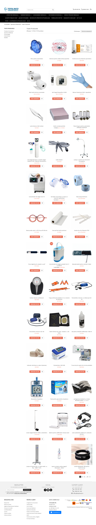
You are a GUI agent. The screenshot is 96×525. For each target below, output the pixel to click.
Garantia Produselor (31, 509)
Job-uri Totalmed (23, 18)
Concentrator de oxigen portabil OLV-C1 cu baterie (59, 264)
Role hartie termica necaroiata (36, 92)
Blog (28, 21)
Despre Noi (6, 502)
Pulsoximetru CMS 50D (59, 365)
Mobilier (6, 37)
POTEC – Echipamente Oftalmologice (15, 21)
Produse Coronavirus (9, 31)
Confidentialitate (8, 509)
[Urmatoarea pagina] (90, 477)
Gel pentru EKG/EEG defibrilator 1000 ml (82, 331)
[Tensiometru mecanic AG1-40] (36, 319)
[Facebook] (45, 490)
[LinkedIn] (51, 490)
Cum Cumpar (30, 506)
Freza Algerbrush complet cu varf (36, 264)
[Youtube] (48, 490)
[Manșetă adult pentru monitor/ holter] (81, 252)
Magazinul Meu (9, 499)
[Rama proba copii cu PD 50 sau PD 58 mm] (36, 218)
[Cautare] (53, 10)
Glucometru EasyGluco (36, 399)
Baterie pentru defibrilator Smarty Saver (59, 432)
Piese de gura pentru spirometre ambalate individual (82, 126)
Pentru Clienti (31, 499)
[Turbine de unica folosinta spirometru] (81, 46)
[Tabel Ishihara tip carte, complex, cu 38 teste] (59, 319)
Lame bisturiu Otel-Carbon (36, 126)
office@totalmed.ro (78, 493)
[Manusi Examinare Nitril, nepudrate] (81, 80)
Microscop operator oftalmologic (40, 18)
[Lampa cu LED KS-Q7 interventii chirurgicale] (81, 147)
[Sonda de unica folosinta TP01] (81, 218)
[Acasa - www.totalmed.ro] (11, 9)
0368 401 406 (78, 491)
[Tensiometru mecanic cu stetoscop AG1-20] (81, 285)
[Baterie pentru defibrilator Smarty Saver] (59, 420)
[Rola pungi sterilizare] (81, 183)
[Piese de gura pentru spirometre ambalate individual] (81, 114)
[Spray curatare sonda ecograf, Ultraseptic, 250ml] (59, 454)
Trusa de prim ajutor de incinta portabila (81, 365)
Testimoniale (29, 504)
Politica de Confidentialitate (20, 493)
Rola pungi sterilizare (81, 196)
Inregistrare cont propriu (32, 502)
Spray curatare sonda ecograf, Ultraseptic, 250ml (59, 467)
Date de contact (7, 504)
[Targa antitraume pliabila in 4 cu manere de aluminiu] (59, 285)
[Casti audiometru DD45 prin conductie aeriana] (81, 420)
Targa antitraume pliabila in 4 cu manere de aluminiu (59, 298)
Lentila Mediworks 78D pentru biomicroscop (81, 467)
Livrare (5, 511)
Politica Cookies (7, 513)
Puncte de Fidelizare (31, 508)
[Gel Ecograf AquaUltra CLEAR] (59, 80)
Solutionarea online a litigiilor (33, 517)
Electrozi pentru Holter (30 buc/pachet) (59, 58)
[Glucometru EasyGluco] (36, 387)
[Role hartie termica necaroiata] (36, 80)
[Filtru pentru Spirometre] (36, 46)
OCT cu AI (79, 18)
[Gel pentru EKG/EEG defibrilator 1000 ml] (81, 319)
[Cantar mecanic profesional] (36, 285)
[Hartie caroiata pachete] (59, 114)
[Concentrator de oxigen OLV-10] (36, 183)
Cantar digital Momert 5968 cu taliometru (36, 432)
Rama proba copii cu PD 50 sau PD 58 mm (36, 230)
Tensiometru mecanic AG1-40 (36, 331)
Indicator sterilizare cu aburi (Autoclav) (36, 365)
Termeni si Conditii (8, 508)
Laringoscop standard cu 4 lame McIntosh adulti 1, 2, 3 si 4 (82, 399)
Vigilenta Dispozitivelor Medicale (11, 506)
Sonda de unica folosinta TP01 (81, 230)
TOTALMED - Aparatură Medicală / (13, 24)
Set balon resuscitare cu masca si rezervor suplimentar (59, 197)
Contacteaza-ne (56, 512)
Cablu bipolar (59, 159)
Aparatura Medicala (8, 32)
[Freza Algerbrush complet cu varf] (36, 252)
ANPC (28, 515)
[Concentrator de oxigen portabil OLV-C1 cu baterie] (59, 252)
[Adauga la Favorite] (42, 65)
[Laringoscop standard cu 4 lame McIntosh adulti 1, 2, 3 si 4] (81, 387)
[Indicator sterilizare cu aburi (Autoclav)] (36, 353)
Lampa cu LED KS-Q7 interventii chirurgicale (82, 160)
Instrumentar (7, 36)
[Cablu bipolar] (59, 147)
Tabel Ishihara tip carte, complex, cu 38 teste (59, 332)
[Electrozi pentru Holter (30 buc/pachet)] (59, 46)
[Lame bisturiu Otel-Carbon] (36, 114)
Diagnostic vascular (69, 18)
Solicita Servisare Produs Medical (34, 513)
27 (87, 476)
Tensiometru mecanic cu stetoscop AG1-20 (82, 298)
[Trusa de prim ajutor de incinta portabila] (81, 353)
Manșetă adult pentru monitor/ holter (81, 264)
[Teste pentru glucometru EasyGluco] (59, 387)
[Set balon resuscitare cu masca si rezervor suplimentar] (59, 183)
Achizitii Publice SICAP (11, 18)
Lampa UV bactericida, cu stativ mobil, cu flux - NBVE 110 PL (36, 467)
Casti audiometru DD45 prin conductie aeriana (81, 433)
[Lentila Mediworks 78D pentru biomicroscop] (81, 454)
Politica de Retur (7, 515)
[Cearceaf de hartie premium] (59, 218)
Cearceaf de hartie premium (59, 230)
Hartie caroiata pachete (59, 126)
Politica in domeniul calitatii (33, 511)
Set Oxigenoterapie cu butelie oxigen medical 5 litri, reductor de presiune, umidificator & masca (36, 160)
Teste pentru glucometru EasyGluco (59, 399)
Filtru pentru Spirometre (37, 58)
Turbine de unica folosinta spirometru (81, 58)
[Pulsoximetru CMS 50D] (59, 353)
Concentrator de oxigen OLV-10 (37, 196)
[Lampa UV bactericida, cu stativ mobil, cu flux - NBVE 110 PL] (36, 454)
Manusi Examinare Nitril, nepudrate (82, 92)
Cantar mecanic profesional (37, 298)
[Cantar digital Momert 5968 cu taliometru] (36, 420)
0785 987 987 (78, 489)
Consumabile (7, 34)
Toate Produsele (26, 24)
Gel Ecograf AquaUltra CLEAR (59, 92)
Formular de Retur (56, 18)
